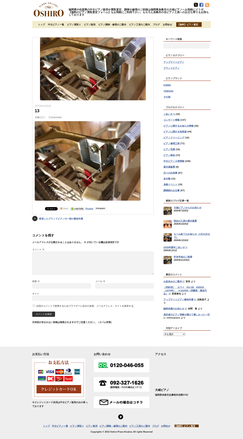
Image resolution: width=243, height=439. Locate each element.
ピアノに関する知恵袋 (175, 131)
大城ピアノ (40, 117)
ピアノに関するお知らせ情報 (178, 125)
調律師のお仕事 (171, 190)
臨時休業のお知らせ (173, 308)
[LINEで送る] (77, 208)
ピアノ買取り (74, 24)
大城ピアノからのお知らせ (188, 207)
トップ (41, 24)
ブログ (156, 24)
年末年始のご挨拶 (183, 256)
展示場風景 (169, 167)
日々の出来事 (170, 172)
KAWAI (167, 85)
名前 (36, 281)
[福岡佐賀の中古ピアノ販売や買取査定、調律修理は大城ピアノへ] (48, 17)
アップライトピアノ (173, 62)
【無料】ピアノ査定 (187, 24)
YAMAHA (168, 91)
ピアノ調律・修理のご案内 (112, 24)
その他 (166, 97)
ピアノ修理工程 (171, 143)
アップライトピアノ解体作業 (178, 299)
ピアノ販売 (90, 24)
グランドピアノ (171, 68)
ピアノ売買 (169, 149)
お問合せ (167, 24)
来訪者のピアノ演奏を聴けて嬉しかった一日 (186, 314)
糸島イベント (170, 184)
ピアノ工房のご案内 (139, 24)
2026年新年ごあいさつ (175, 247)
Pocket (89, 208)
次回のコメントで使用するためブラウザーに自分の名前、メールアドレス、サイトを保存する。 (86, 306)
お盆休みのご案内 (172, 281)
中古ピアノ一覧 (56, 24)
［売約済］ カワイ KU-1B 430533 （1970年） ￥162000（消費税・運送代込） (185, 290)
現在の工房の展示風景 (185, 221)
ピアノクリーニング (173, 137)
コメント (38, 249)
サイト (35, 293)
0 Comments (55, 117)
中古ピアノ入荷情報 (173, 161)
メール (100, 281)
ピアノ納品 (169, 155)
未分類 (166, 178)
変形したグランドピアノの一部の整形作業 (58, 218)
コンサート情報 (171, 120)
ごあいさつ (169, 114)
